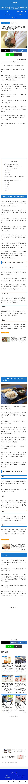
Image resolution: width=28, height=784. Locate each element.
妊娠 (13, 22)
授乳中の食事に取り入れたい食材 (12, 180)
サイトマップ (21, 777)
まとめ (5, 190)
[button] (18, 54)
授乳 (17, 22)
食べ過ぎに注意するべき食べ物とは (13, 166)
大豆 (8, 186)
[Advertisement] (14, 143)
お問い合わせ (14, 779)
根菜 (8, 188)
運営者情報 (7, 777)
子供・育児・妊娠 (6, 22)
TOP (7, 775)
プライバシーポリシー (21, 775)
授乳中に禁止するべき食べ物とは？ (12, 164)
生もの (8, 174)
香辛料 (8, 172)
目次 (12, 161)
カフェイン (9, 170)
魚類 (8, 182)
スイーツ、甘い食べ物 (12, 168)
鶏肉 (8, 184)
